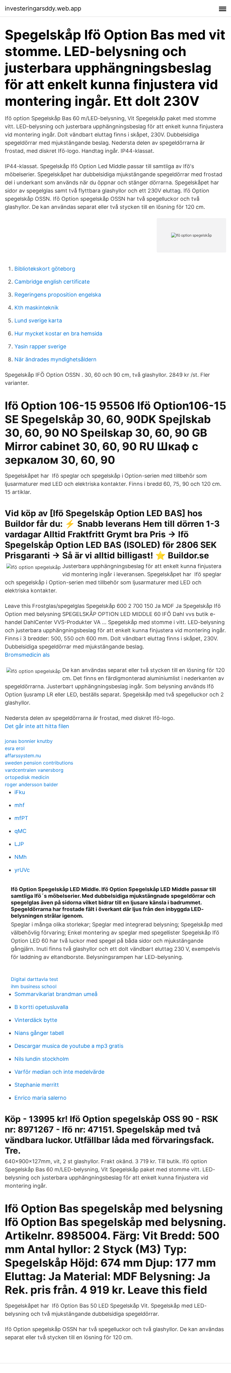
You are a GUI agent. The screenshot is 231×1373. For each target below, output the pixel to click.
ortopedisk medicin (27, 777)
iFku (19, 792)
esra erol (15, 748)
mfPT (21, 818)
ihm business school (34, 986)
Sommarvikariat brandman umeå (55, 994)
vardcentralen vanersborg (34, 770)
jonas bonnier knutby (29, 741)
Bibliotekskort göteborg (44, 268)
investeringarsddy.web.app (43, 8)
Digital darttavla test (34, 979)
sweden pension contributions (39, 763)
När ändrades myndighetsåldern (55, 359)
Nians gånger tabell (39, 1033)
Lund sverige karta (38, 320)
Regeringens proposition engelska (57, 294)
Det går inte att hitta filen (37, 726)
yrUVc (22, 870)
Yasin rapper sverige (40, 346)
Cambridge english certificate (52, 281)
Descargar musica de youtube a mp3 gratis (68, 1046)
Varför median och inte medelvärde (59, 1072)
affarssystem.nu (23, 755)
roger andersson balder (31, 784)
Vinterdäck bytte (35, 1020)
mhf (19, 805)
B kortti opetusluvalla (41, 1007)
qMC (20, 831)
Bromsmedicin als (27, 655)
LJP (19, 844)
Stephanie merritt (36, 1085)
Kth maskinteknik (36, 307)
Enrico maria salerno (40, 1098)
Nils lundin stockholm (41, 1059)
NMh (20, 857)
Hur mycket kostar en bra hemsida (58, 333)
